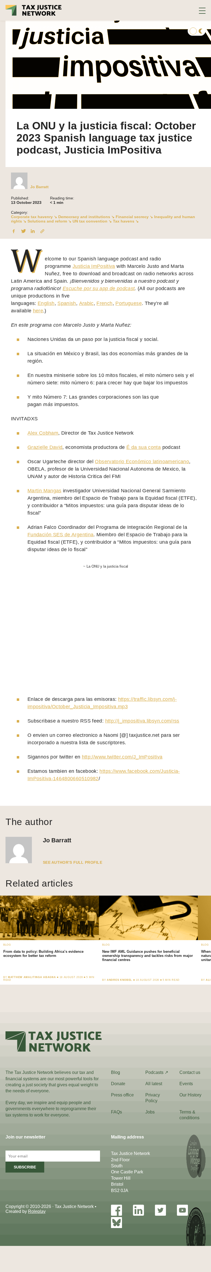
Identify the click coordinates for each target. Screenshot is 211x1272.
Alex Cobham (42, 433)
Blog (115, 1072)
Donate (118, 1083)
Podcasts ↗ (156, 1072)
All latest (153, 1083)
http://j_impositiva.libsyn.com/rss (142, 721)
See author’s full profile (72, 862)
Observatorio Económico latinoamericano (142, 461)
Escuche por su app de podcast (99, 288)
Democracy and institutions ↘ (86, 217)
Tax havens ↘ (126, 221)
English (46, 303)
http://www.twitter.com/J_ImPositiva (122, 757)
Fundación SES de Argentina (60, 534)
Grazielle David (44, 447)
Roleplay (37, 1211)
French (104, 303)
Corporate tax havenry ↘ (34, 217)
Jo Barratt (39, 187)
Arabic (86, 303)
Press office (122, 1095)
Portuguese (128, 303)
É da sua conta (143, 447)
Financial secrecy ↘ (134, 217)
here (38, 310)
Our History (190, 1095)
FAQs (116, 1112)
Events (186, 1083)
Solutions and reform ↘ (49, 221)
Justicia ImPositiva (94, 266)
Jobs (150, 1112)
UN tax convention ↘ (92, 221)
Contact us (189, 1072)
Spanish (66, 303)
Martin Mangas (44, 490)
